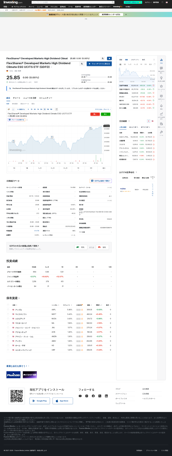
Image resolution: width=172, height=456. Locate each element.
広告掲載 (145, 394)
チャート (16, 98)
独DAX (121, 100)
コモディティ (135, 60)
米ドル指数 (122, 108)
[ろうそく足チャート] (8, 109)
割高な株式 (60, 10)
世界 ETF (22, 10)
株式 (143, 60)
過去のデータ (24, 104)
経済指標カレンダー (90, 6)
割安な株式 (51, 10)
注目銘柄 (123, 121)
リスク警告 (164, 450)
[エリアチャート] (13, 109)
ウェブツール (120, 403)
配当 (33, 104)
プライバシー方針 (151, 450)
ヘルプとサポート (149, 398)
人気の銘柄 (122, 127)
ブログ (117, 389)
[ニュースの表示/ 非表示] (56, 109)
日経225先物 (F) (124, 89)
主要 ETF (15, 10)
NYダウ (121, 97)
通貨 (120, 60)
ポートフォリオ (121, 398)
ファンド (30, 10)
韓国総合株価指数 (125, 93)
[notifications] (162, 2)
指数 (126, 60)
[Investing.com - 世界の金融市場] (13, 2)
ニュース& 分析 (29, 98)
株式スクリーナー (104, 6)
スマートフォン (121, 394)
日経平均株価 (123, 85)
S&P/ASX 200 (124, 104)
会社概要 (145, 389)
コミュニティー (45, 98)
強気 (104, 247)
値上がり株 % (133, 127)
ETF (6, 10)
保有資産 (15, 104)
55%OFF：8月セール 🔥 (133, 2)
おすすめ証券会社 (126, 172)
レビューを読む (152, 189)
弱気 (82, 247)
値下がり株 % (145, 127)
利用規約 (139, 450)
